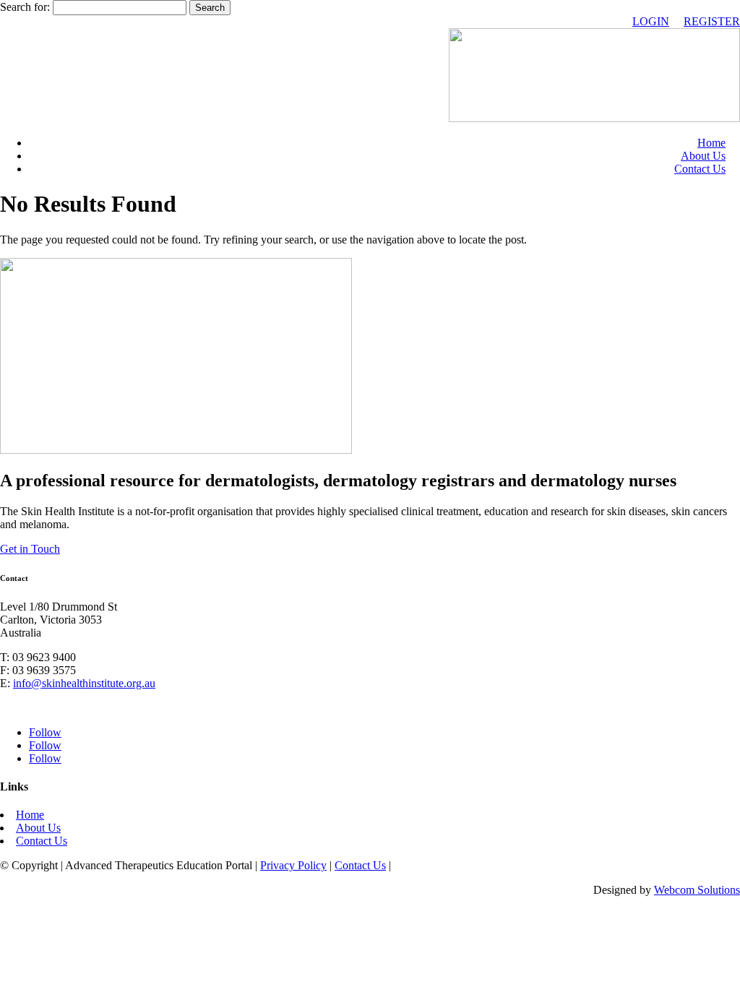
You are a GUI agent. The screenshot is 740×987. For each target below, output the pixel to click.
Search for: (25, 7)
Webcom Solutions (697, 890)
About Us (703, 156)
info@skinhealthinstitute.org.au (84, 683)
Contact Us (700, 169)
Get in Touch (30, 549)
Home (711, 143)
